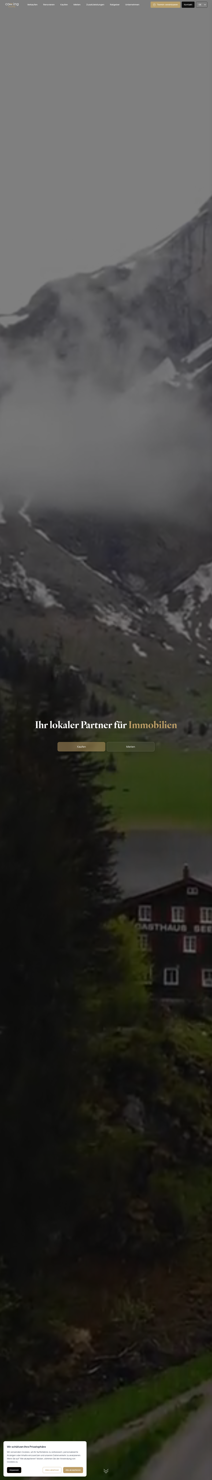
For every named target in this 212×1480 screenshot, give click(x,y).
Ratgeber (115, 4)
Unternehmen (132, 4)
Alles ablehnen (52, 1470)
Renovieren (49, 4)
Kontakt (188, 4)
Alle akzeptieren (73, 1470)
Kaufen (64, 4)
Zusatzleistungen (95, 4)
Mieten (77, 4)
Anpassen (14, 1470)
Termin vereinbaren (167, 4)
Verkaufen (32, 4)
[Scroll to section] (106, 1471)
